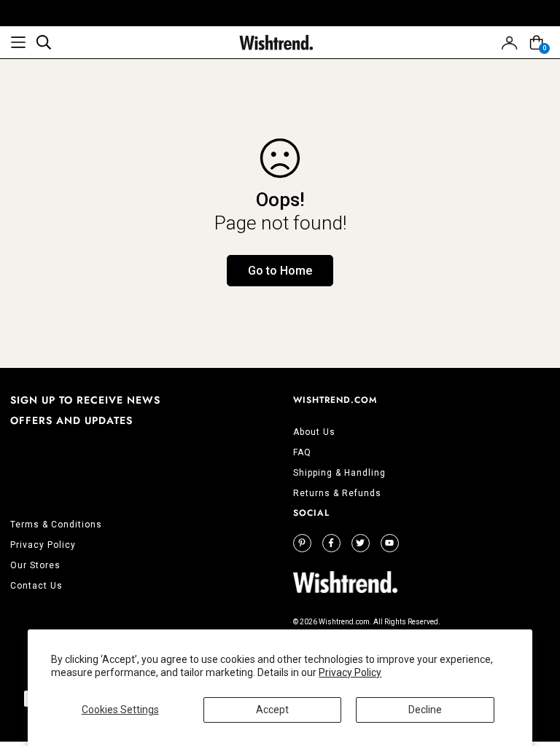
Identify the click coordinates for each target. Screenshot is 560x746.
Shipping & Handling (339, 473)
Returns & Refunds (337, 493)
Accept (272, 709)
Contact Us (36, 586)
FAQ (302, 452)
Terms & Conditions (56, 524)
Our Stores (35, 565)
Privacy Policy (350, 672)
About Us (314, 432)
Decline (425, 709)
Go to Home (280, 271)
